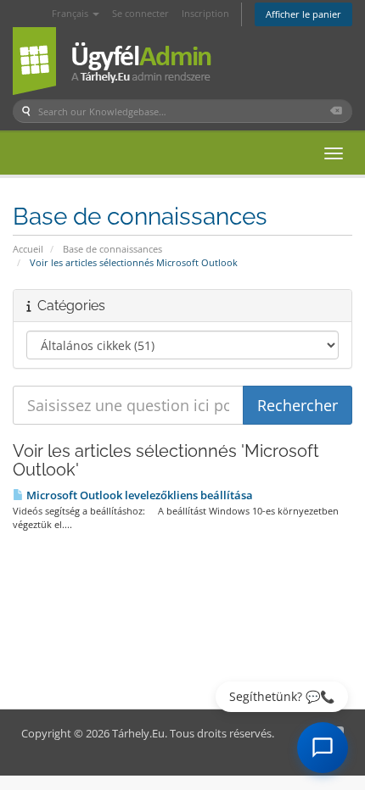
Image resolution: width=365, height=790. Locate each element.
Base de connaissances (112, 248)
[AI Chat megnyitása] (322, 747)
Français (71, 13)
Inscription (205, 13)
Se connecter (140, 13)
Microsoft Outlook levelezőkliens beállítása (138, 495)
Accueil (28, 248)
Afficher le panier (303, 14)
